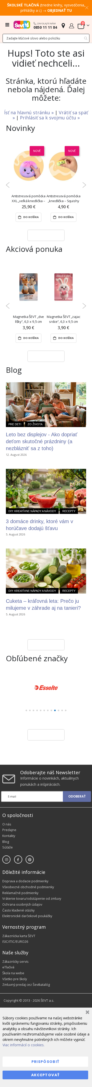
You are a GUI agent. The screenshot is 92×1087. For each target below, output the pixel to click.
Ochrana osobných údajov (22, 904)
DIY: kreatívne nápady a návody (32, 511)
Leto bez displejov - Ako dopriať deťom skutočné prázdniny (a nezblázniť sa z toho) (41, 441)
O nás (6, 824)
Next (84, 185)
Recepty (68, 511)
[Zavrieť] (87, 1013)
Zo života (35, 424)
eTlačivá (8, 967)
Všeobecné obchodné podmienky (28, 887)
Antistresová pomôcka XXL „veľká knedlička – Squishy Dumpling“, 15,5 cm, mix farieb (28, 199)
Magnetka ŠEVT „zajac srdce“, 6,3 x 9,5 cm (63, 319)
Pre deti (14, 424)
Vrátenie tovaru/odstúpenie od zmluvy (31, 898)
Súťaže (7, 847)
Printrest (30, 859)
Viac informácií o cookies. (23, 1044)
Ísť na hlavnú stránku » (29, 112)
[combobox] (46, 38)
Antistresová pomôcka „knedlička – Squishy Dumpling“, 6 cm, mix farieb (63, 199)
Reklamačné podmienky (20, 893)
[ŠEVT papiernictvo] (21, 24)
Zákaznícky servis (15, 961)
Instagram (6, 859)
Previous (8, 185)
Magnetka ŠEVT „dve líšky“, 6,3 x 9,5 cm (28, 319)
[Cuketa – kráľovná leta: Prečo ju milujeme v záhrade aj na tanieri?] (46, 571)
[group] (46, 688)
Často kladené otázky (18, 910)
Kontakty (8, 836)
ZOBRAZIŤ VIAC (44, 235)
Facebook (18, 859)
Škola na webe (13, 973)
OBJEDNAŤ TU (59, 10)
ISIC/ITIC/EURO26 (15, 941)
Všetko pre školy (14, 979)
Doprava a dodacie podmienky (25, 881)
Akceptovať (45, 1075)
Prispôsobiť (45, 1061)
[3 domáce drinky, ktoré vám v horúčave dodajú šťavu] (46, 491)
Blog (5, 842)
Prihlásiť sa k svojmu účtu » (50, 118)
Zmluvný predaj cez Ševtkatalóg (26, 984)
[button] (26, 710)
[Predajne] (63, 25)
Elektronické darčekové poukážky (27, 916)
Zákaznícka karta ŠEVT (18, 936)
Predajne (9, 830)
